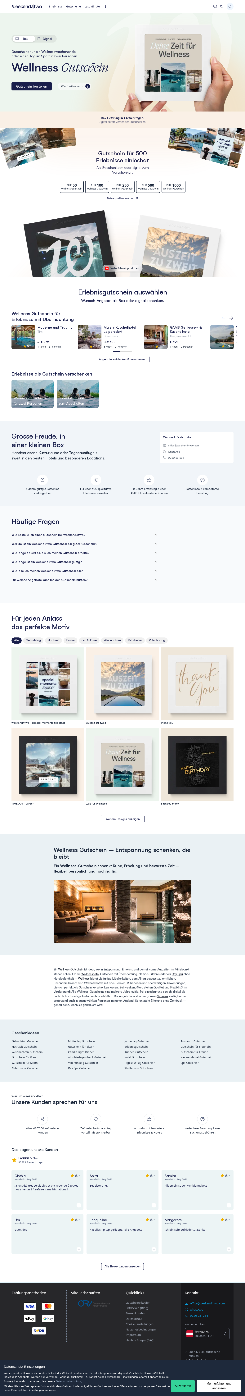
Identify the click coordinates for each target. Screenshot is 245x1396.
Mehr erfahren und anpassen (219, 1386)
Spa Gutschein (190, 1063)
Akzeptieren (183, 1386)
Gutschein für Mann (25, 1063)
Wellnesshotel (90, 974)
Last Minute (92, 6)
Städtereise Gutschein (138, 1068)
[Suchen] (230, 6)
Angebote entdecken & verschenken (122, 359)
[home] (26, 6)
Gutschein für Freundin (196, 1046)
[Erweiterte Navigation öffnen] (106, 6)
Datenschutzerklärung (69, 1381)
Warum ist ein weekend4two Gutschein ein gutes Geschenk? (54, 544)
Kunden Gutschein (136, 1052)
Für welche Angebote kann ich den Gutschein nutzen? (49, 580)
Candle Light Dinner (81, 1052)
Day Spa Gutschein (80, 1068)
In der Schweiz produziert (124, 268)
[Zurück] (231, 318)
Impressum (133, 1335)
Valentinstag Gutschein (83, 1063)
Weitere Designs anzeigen (122, 819)
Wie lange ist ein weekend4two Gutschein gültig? (46, 562)
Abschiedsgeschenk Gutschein (87, 1057)
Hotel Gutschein (134, 1057)
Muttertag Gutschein (81, 1041)
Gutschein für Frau (24, 1057)
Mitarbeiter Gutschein (26, 1068)
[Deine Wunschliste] (221, 6)
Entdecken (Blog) (137, 1308)
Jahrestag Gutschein (137, 1041)
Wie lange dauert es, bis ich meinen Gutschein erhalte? (50, 553)
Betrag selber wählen (121, 198)
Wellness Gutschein (70, 969)
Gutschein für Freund (194, 1052)
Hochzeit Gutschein (24, 1046)
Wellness (84, 978)
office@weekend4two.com (183, 445)
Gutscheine (73, 6)
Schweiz (162, 996)
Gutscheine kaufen (138, 1302)
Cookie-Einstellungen (140, 1324)
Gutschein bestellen (31, 86)
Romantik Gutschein (194, 1041)
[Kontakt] (215, 6)
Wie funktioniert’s (74, 86)
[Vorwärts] (223, 318)
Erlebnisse (55, 6)
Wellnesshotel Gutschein (196, 1057)
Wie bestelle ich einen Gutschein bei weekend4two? (48, 535)
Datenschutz (134, 1319)
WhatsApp (174, 451)
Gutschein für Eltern (81, 1046)
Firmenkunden (135, 1313)
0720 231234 (176, 457)
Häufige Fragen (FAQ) (140, 1340)
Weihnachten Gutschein (27, 1052)
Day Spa (177, 974)
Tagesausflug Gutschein (139, 1063)
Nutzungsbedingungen (141, 1329)
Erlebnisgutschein (136, 1046)
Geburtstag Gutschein (26, 1041)
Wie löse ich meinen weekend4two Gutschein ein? (47, 571)
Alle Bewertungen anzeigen (122, 1266)
